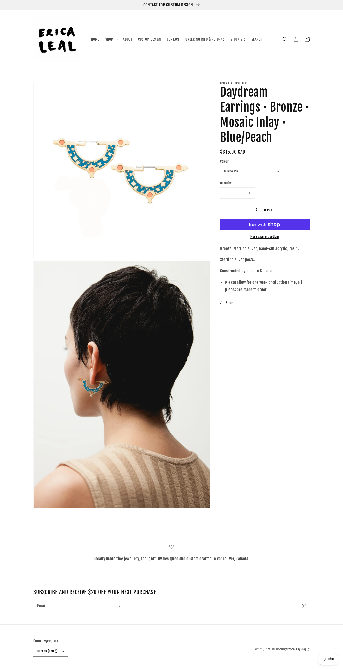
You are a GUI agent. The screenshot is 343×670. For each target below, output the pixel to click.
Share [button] (230, 303)
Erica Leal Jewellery (276, 649)
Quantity (226, 183)
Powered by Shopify (298, 649)
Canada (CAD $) (47, 651)
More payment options (264, 236)
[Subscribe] (118, 605)
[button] (285, 39)
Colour (224, 161)
